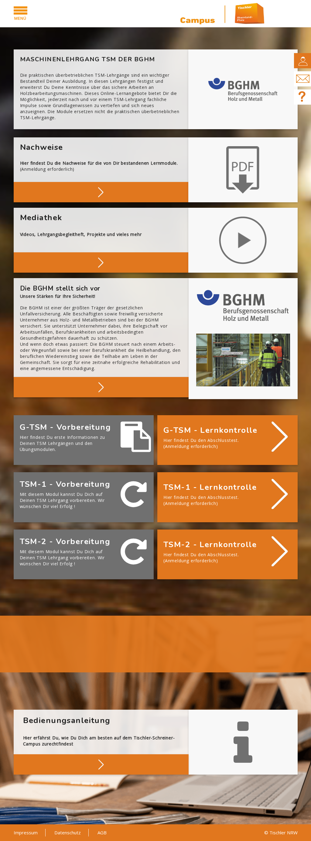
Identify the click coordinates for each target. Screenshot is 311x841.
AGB (102, 832)
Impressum (26, 832)
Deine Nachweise (101, 191)
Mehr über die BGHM (101, 386)
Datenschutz (67, 832)
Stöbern (101, 262)
